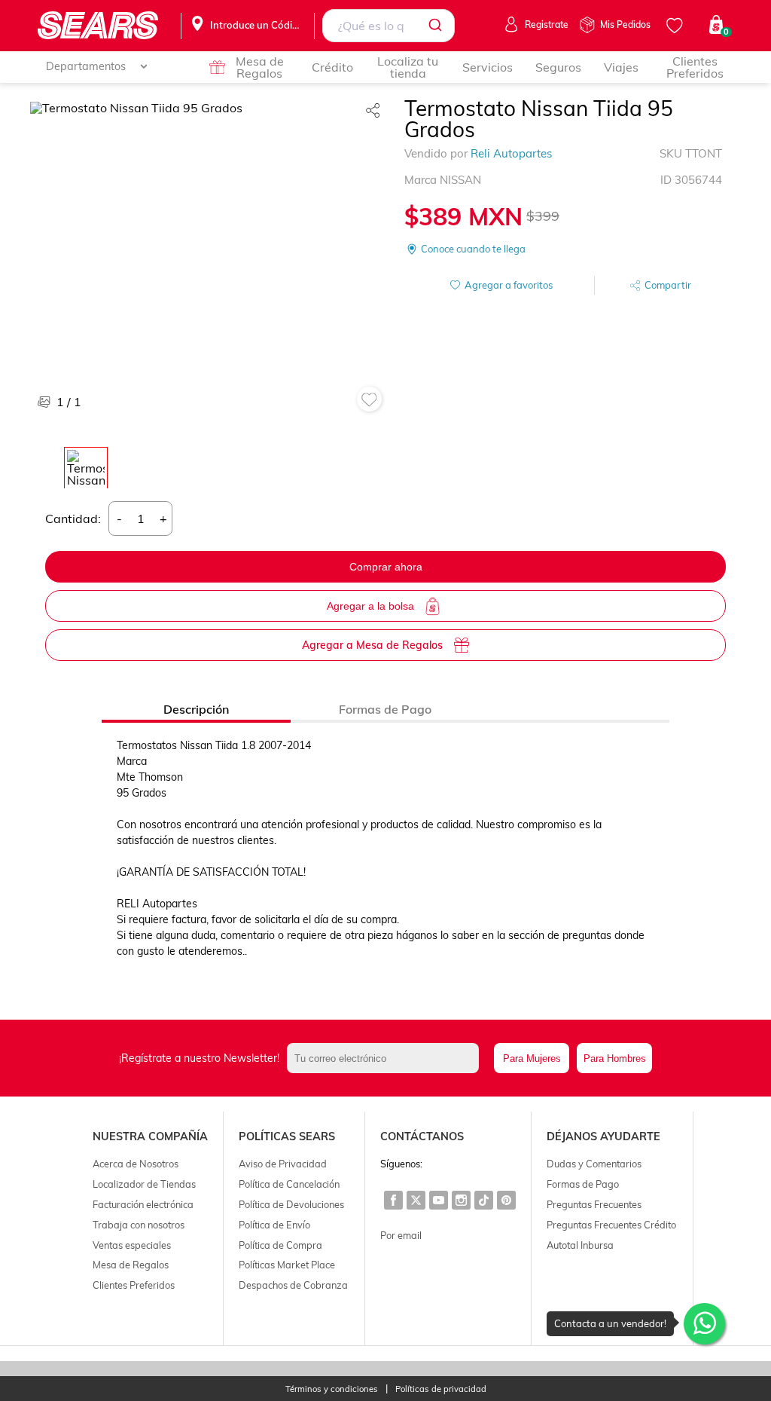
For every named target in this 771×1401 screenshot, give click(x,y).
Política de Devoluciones (291, 1204)
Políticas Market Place (287, 1265)
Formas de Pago (583, 1184)
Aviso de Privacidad (283, 1164)
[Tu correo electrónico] (386, 1058)
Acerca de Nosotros (135, 1164)
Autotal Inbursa (580, 1245)
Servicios (487, 67)
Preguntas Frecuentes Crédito (611, 1225)
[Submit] (438, 25)
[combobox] (388, 25)
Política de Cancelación (289, 1184)
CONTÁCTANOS (422, 1136)
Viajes (621, 67)
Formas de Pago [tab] (385, 709)
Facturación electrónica (143, 1204)
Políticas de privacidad (440, 1389)
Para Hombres (615, 1058)
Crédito (332, 67)
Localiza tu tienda (407, 67)
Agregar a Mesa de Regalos (372, 645)
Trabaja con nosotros (138, 1225)
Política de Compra (280, 1245)
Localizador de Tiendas (144, 1184)
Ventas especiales (132, 1245)
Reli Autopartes (511, 153)
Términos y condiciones (331, 1389)
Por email (401, 1235)
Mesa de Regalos (260, 67)
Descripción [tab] (196, 709)
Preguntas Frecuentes (594, 1204)
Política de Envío (274, 1225)
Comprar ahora (385, 567)
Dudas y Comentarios (594, 1164)
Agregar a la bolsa (370, 606)
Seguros (558, 67)
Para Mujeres (532, 1058)
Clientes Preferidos (695, 67)
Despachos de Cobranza (293, 1285)
